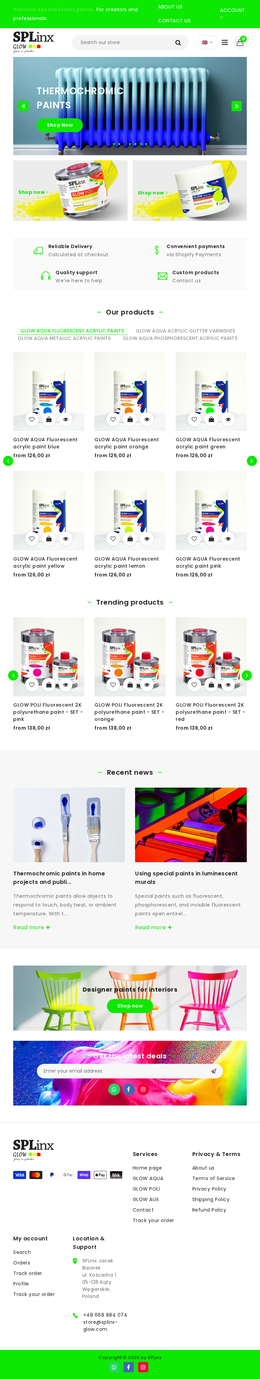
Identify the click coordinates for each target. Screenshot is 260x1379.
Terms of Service (213, 1178)
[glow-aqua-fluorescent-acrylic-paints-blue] (32, 419)
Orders (21, 1262)
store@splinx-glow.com (100, 1326)
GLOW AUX (146, 1199)
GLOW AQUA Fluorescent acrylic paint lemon (126, 562)
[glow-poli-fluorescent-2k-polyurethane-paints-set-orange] (113, 684)
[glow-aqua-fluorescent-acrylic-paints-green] (194, 419)
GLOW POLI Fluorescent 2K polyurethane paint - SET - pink (48, 712)
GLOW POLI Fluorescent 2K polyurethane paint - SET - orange (129, 712)
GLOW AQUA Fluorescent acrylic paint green (208, 443)
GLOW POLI (146, 1188)
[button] (240, 42)
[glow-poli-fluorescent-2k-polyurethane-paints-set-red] (194, 684)
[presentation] (13, 675)
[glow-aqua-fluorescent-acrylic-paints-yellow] (32, 538)
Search (22, 1252)
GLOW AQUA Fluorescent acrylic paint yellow (45, 562)
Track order (27, 1273)
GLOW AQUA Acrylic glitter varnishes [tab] (185, 330)
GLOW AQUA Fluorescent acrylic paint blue (45, 443)
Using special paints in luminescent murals (186, 878)
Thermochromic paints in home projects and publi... (59, 878)
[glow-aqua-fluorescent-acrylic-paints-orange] (113, 419)
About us (170, 6)
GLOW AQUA (148, 1178)
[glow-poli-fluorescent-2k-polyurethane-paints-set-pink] (32, 684)
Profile (21, 1283)
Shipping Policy (211, 1199)
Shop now (31, 191)
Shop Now (60, 125)
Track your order (153, 1220)
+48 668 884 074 (105, 1315)
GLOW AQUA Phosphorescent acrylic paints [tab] (180, 338)
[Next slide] (237, 106)
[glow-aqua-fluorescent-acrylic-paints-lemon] (113, 538)
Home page (147, 1167)
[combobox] (130, 42)
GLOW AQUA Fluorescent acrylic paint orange (126, 443)
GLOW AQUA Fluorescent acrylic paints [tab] (72, 330)
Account (232, 10)
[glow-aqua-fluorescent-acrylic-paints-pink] (194, 538)
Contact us (174, 20)
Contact (143, 1209)
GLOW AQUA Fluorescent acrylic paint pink (208, 562)
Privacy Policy (209, 1188)
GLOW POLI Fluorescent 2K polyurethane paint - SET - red (210, 712)
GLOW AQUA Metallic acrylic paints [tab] (64, 338)
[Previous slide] (23, 106)
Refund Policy (209, 1209)
